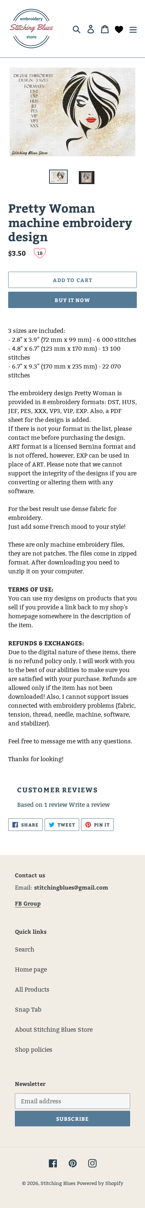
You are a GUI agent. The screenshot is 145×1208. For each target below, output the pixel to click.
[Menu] (133, 28)
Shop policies (33, 1049)
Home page (31, 969)
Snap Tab (28, 1009)
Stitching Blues (58, 1183)
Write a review (89, 804)
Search (24, 949)
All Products (32, 989)
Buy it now (72, 300)
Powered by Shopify (100, 1183)
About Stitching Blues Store (54, 1029)
